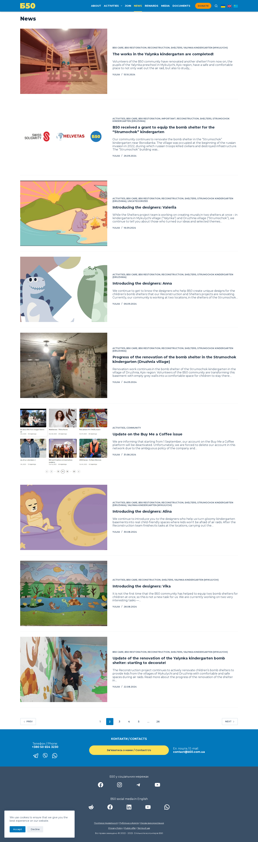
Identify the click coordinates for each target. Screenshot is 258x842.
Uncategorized (138, 201)
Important (168, 118)
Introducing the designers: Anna (142, 283)
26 (158, 721)
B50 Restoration (136, 47)
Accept (17, 829)
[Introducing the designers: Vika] (63, 593)
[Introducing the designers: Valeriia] (63, 213)
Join (128, 5)
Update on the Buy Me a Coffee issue (147, 434)
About (96, 5)
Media (165, 5)
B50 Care (118, 47)
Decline (35, 829)
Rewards (151, 5)
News (138, 5)
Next (228, 721)
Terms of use (143, 828)
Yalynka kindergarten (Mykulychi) (205, 47)
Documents (181, 5)
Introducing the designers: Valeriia (144, 207)
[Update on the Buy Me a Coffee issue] (63, 441)
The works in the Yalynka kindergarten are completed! (163, 54)
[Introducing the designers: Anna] (63, 289)
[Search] (216, 6)
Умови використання (152, 823)
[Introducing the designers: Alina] (63, 517)
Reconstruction (159, 47)
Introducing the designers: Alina (142, 511)
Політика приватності (106, 823)
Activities (111, 5)
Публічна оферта (129, 823)
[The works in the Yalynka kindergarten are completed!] (63, 61)
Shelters (176, 47)
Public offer (130, 828)
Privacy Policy (115, 828)
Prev (30, 721)
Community (133, 427)
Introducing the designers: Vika (142, 586)
